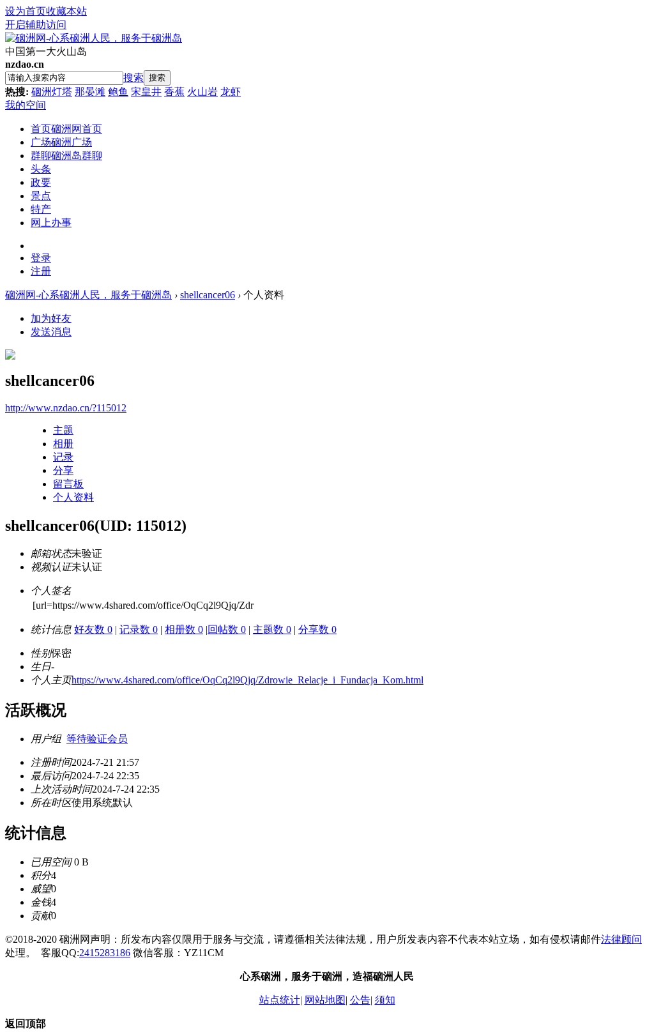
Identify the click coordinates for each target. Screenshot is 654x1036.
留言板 (68, 483)
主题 (63, 430)
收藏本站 (66, 11)
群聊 (66, 155)
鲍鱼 (118, 91)
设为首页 (25, 11)
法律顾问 (621, 939)
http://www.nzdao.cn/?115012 (65, 407)
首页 (66, 128)
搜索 (133, 77)
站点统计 (279, 999)
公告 (360, 999)
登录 (41, 257)
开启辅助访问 (35, 24)
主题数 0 (272, 629)
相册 (63, 443)
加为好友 (51, 318)
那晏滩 (90, 91)
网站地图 (325, 999)
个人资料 (73, 497)
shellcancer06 (207, 294)
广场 (61, 142)
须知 (385, 999)
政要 (41, 182)
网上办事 (51, 222)
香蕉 (174, 91)
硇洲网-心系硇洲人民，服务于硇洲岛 (88, 294)
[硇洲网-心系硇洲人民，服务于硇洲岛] (93, 38)
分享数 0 (317, 629)
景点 (41, 195)
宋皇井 (146, 91)
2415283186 (104, 952)
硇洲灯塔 (51, 91)
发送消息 (51, 331)
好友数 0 (93, 629)
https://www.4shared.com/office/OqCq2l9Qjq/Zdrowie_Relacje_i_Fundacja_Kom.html (247, 679)
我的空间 (25, 105)
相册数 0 (184, 629)
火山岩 (202, 91)
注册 (41, 271)
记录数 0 (138, 629)
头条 (41, 169)
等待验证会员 (97, 738)
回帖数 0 (227, 629)
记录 (63, 457)
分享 (63, 470)
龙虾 (230, 91)
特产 (41, 209)
